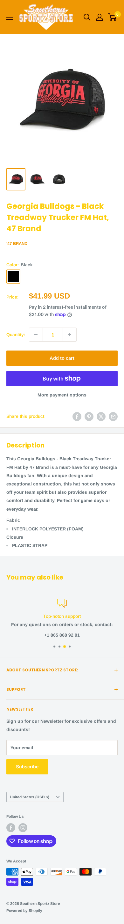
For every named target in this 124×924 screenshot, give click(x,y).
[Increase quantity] (69, 334)
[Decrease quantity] (36, 334)
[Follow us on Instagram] (22, 827)
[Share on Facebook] (76, 416)
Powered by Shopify (24, 910)
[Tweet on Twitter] (101, 416)
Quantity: (15, 334)
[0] (112, 17)
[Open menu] (9, 17)
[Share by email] (113, 416)
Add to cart (62, 358)
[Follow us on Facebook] (10, 827)
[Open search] (87, 17)
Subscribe (27, 766)
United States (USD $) (29, 797)
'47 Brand (16, 243)
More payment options (62, 394)
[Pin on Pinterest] (89, 416)
